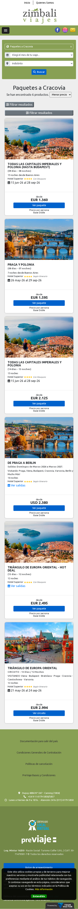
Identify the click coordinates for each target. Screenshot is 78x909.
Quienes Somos (45, 2)
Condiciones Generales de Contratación (39, 752)
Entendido (39, 896)
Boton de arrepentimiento (39, 867)
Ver (39, 205)
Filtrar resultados (20, 104)
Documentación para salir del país (39, 741)
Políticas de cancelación (39, 763)
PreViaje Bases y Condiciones (39, 775)
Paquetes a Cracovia (41, 46)
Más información (44, 889)
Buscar (40, 71)
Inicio (27, 2)
